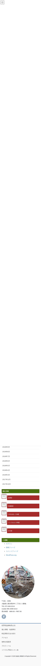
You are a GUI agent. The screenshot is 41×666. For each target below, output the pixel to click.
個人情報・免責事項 (8, 629)
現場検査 (10, 506)
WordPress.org (11, 555)
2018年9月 (6, 447)
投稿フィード (10, 547)
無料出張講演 (6, 642)
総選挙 (10, 497)
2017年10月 (6, 484)
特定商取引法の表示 (8, 633)
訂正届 (10, 530)
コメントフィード (12, 551)
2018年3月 (6, 475)
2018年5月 (6, 465)
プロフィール (6, 646)
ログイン (9, 544)
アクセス (5, 638)
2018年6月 (6, 461)
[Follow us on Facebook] (4, 616)
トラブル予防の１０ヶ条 (10, 650)
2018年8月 (6, 452)
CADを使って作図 (13, 514)
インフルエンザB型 (14, 522)
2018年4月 (6, 470)
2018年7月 (6, 456)
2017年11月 (6, 479)
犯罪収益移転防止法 (8, 625)
